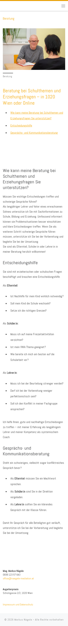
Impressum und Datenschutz (18, 604)
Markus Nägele (23, 619)
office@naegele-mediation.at (18, 578)
